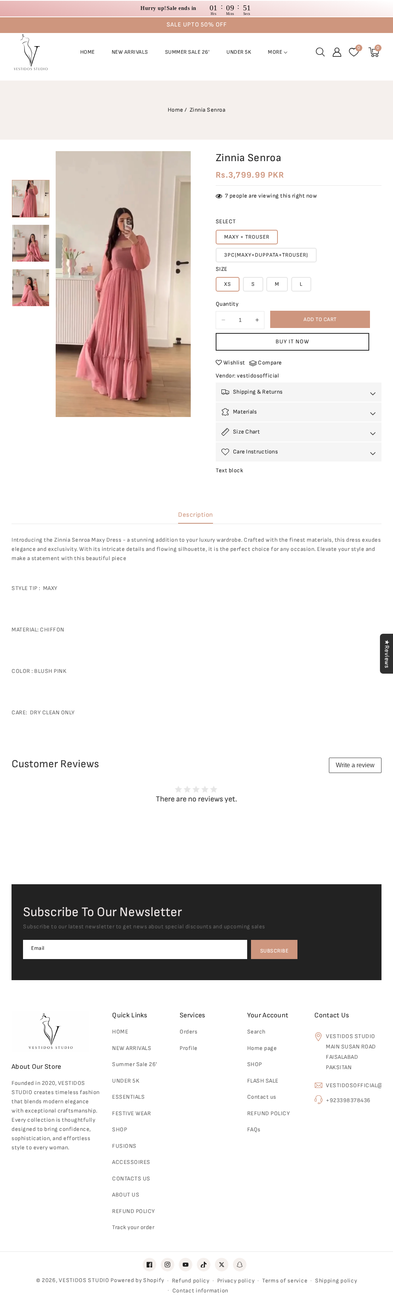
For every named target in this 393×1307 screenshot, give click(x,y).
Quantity (227, 304)
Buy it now (292, 341)
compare (270, 362)
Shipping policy (336, 1280)
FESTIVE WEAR (131, 1113)
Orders (188, 1031)
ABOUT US (125, 1194)
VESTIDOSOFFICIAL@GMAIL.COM (353, 1085)
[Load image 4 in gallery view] (31, 199)
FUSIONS (124, 1146)
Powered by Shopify (137, 1280)
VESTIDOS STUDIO (84, 1280)
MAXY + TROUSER (246, 237)
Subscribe (274, 951)
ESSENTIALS (128, 1097)
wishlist (234, 362)
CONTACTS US (131, 1178)
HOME (120, 1031)
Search (256, 1031)
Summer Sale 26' (134, 1064)
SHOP (254, 1064)
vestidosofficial (258, 375)
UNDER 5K (125, 1080)
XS (227, 284)
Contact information (200, 1290)
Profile (189, 1048)
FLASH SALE (263, 1080)
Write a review (355, 765)
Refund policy (191, 1280)
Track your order (133, 1227)
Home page (262, 1048)
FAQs (254, 1129)
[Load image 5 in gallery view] (31, 243)
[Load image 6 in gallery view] (31, 288)
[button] (320, 52)
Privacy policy (236, 1280)
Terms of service (284, 1280)
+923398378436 (348, 1100)
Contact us (261, 1097)
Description (195, 515)
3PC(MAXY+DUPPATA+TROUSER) (266, 255)
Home (175, 110)
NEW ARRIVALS (131, 1048)
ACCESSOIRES (131, 1162)
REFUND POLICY (268, 1113)
